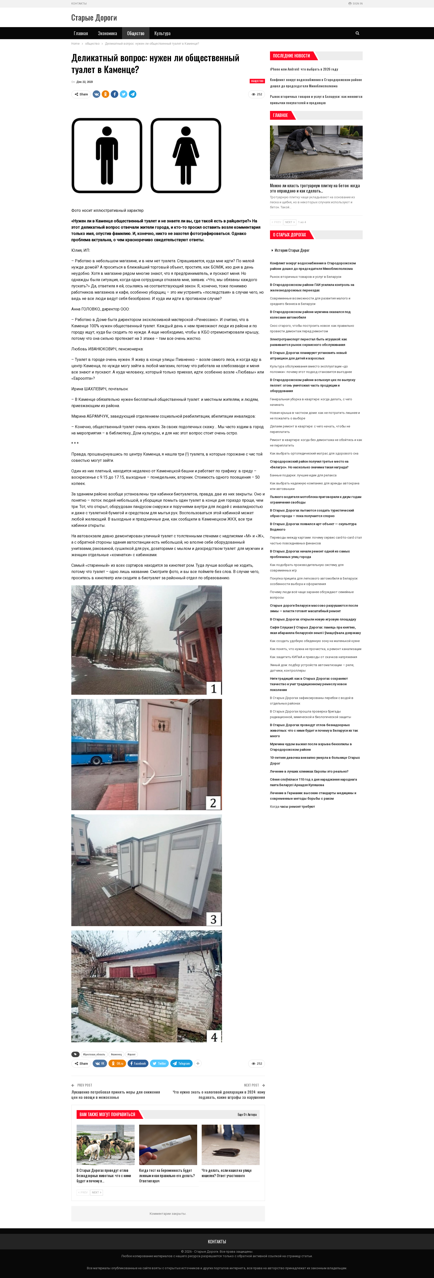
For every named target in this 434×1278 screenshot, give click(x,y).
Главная (81, 33)
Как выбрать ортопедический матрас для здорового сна (314, 453)
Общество (135, 33)
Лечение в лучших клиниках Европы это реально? (309, 771)
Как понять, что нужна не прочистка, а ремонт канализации (315, 649)
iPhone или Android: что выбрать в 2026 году (304, 69)
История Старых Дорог (292, 250)
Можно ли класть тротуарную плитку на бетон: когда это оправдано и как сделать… (315, 188)
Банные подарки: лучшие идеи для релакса (303, 475)
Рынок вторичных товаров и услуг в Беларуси (305, 277)
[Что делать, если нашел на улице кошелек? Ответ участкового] (231, 1145)
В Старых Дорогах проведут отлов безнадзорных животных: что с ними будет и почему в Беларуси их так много (314, 730)
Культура (162, 33)
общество (257, 81)
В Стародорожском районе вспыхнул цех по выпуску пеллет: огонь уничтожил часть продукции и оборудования (312, 385)
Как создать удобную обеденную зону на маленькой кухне (315, 641)
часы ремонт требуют (297, 806)
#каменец (116, 1054)
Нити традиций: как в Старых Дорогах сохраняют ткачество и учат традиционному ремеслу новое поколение (309, 684)
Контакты (79, 3)
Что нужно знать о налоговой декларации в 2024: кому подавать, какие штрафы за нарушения (219, 1094)
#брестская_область (94, 1054)
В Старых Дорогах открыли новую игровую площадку (313, 619)
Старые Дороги (94, 17)
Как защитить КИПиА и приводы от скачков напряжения (313, 657)
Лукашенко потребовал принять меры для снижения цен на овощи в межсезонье (115, 1094)
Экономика (107, 33)
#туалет (131, 1054)
